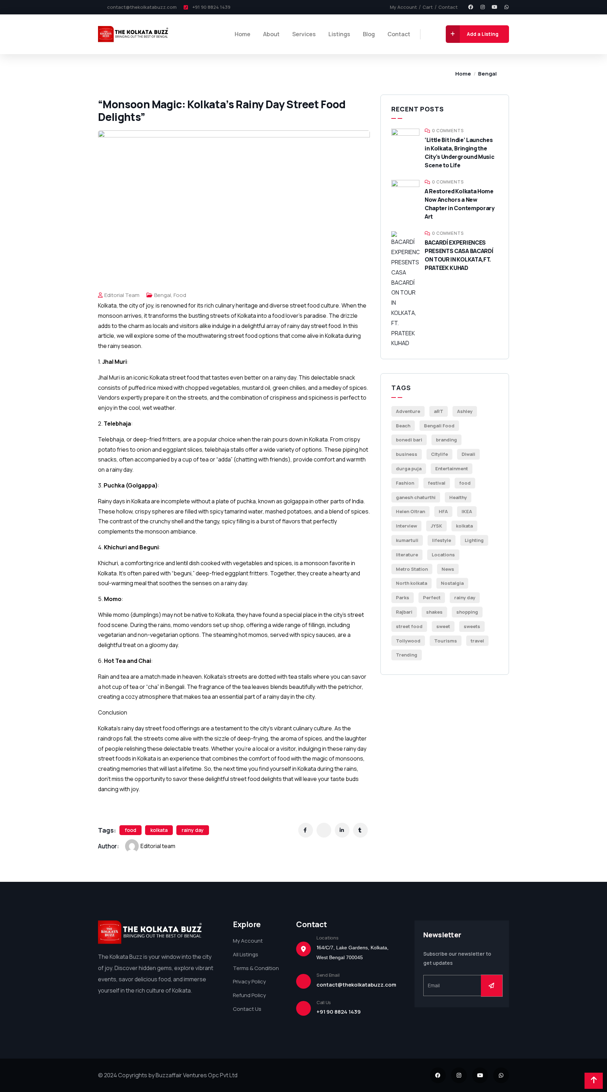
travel (477, 641)
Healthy (458, 497)
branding (446, 440)
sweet (443, 626)
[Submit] (492, 986)
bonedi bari (409, 440)
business (406, 454)
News (448, 569)
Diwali (468, 454)
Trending (406, 655)
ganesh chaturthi (416, 497)
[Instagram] (482, 7)
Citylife (439, 454)
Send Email (327, 975)
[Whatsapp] (506, 7)
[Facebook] (470, 7)
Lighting (474, 540)
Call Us (323, 1002)
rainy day (193, 830)
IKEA (467, 511)
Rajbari (404, 612)
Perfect (431, 597)
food (130, 830)
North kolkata (411, 583)
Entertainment (451, 468)
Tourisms (445, 641)
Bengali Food (439, 425)
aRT (438, 411)
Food (180, 295)
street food (409, 626)
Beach (403, 425)
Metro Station (412, 569)
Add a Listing (482, 34)
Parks (402, 597)
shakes (434, 612)
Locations (443, 554)
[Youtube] (494, 7)
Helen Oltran (410, 511)
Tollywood (408, 641)
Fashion (405, 483)
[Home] (134, 34)
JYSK (436, 526)
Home (463, 73)
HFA (443, 511)
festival (436, 483)
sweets (472, 626)
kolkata (159, 830)
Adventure (408, 411)
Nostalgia (452, 583)
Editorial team (121, 295)
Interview (406, 526)
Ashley (464, 411)
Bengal (487, 73)
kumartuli (407, 540)
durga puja (409, 468)
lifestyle (441, 540)
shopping (467, 612)
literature (407, 554)
